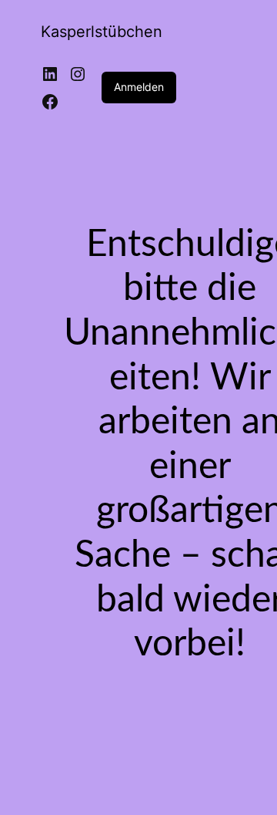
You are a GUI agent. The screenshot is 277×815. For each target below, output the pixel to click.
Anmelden (139, 86)
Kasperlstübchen (101, 31)
